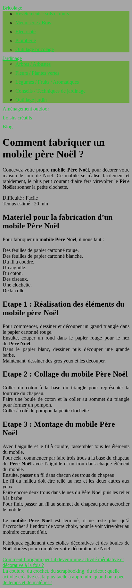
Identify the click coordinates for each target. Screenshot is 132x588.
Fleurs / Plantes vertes (37, 73)
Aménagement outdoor (26, 108)
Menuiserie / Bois (33, 22)
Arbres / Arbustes (33, 64)
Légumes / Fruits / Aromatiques (47, 82)
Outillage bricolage (34, 49)
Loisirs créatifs (17, 117)
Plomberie (25, 40)
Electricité (25, 31)
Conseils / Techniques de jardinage (50, 91)
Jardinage (12, 58)
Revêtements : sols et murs (42, 13)
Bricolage (12, 8)
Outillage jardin (31, 100)
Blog (7, 126)
